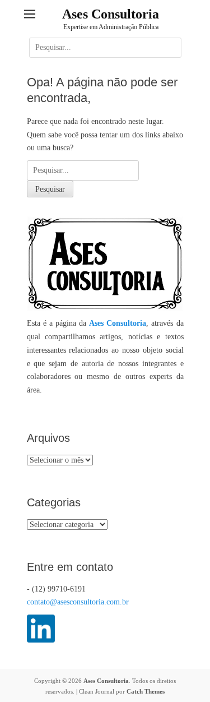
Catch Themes (146, 691)
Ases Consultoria (110, 14)
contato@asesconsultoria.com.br (78, 602)
